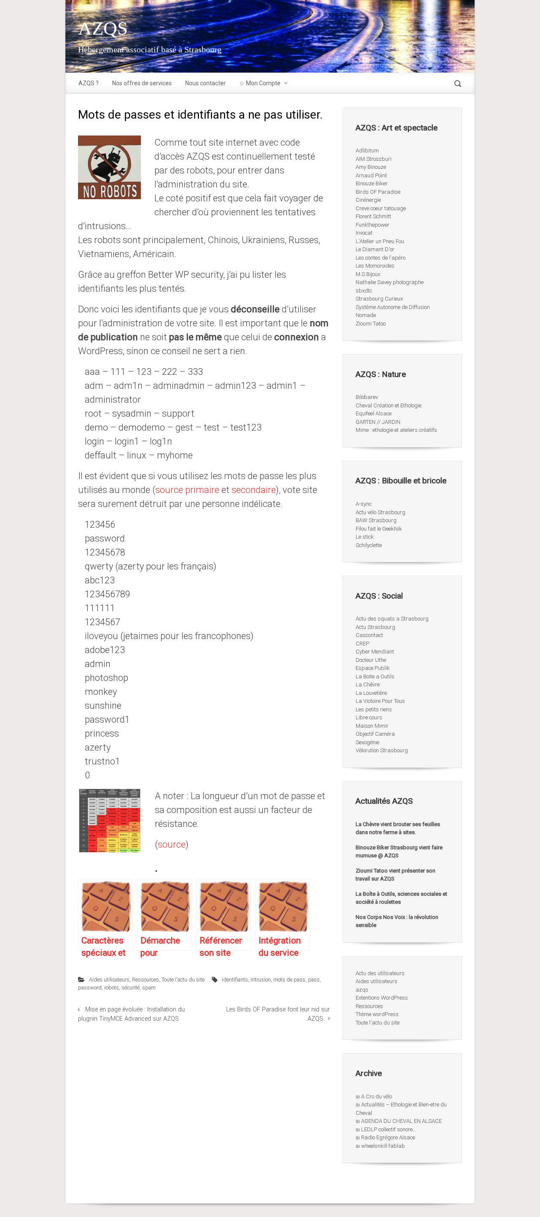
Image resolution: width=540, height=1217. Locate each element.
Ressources (145, 979)
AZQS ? (88, 83)
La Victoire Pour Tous (380, 701)
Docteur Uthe (371, 660)
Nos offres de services (142, 83)
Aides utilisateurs (109, 979)
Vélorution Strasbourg (382, 750)
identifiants (235, 979)
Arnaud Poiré (371, 175)
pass (314, 979)
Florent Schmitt (373, 216)
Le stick (365, 537)
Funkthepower (372, 225)
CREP (362, 643)
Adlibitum (367, 150)
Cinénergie (368, 200)
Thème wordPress (377, 1014)
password (90, 987)
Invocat (364, 233)
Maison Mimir (372, 726)
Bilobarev (367, 397)
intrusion (261, 979)
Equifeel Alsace (374, 413)
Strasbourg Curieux (379, 298)
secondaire (253, 490)
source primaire (187, 490)
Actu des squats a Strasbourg (392, 618)
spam (149, 987)
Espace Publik (373, 668)
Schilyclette (369, 545)
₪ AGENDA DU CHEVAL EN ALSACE (399, 1121)
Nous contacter (205, 83)
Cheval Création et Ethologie (388, 405)
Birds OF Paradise (378, 192)
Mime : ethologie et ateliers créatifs (396, 430)
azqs (362, 990)
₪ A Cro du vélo (374, 1096)
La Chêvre (368, 684)
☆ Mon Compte (260, 83)
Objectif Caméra (375, 734)
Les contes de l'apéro (380, 258)
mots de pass (289, 979)
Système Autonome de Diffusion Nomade (393, 311)
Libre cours (369, 717)
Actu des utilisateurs (380, 973)
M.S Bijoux (368, 274)
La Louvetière (371, 693)
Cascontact (369, 635)
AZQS (103, 28)
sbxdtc (364, 290)
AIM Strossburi (374, 159)
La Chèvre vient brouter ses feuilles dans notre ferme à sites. (398, 828)
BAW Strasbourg (376, 520)
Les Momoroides (375, 266)
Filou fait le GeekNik (379, 529)
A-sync (364, 504)
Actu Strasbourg (375, 627)
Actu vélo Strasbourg (380, 512)
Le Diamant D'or (375, 249)
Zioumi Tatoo (371, 323)
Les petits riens (374, 709)
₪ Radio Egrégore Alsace (385, 1137)
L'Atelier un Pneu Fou (380, 241)
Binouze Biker (372, 183)
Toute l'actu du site (183, 979)
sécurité (131, 987)
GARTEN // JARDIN (378, 422)
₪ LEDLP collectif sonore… (386, 1129)
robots (111, 987)
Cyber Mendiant (375, 651)
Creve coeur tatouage (381, 208)
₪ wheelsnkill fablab (380, 1146)
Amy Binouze (371, 167)
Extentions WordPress (382, 998)
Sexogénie (367, 742)
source (172, 844)
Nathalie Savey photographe (390, 282)
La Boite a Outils (375, 676)
